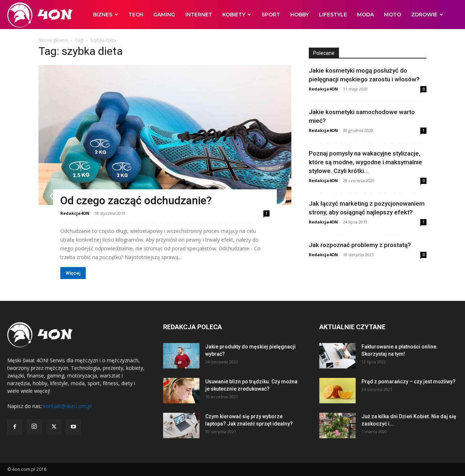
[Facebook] (14, 427)
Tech (136, 14)
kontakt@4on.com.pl (67, 406)
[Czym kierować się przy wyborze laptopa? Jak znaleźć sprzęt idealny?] (181, 425)
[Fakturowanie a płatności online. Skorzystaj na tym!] (337, 355)
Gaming (164, 14)
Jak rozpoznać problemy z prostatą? (360, 245)
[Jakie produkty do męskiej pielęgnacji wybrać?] (181, 355)
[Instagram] (34, 426)
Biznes (102, 14)
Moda (365, 14)
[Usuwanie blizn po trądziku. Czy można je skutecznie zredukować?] (181, 390)
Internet (198, 14)
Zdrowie (424, 14)
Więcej (73, 273)
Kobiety (233, 14)
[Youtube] (73, 427)
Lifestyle (333, 14)
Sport (271, 14)
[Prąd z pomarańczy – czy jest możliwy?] (337, 390)
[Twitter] (53, 427)
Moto (392, 14)
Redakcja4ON (74, 213)
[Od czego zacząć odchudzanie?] (165, 135)
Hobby (299, 14)
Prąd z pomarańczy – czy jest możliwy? (408, 381)
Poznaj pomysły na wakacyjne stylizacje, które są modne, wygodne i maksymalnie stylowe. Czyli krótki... (365, 162)
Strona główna (53, 40)
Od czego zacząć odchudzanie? (136, 200)
